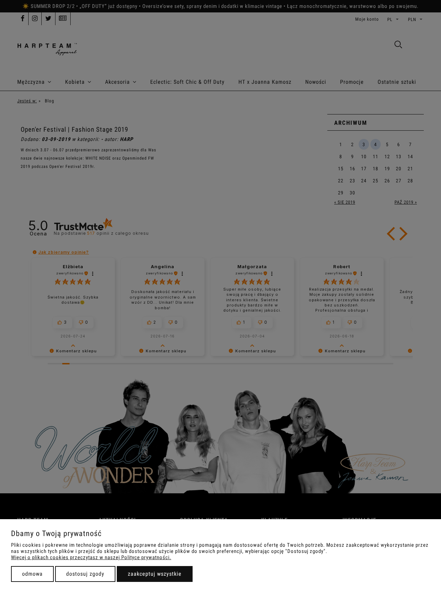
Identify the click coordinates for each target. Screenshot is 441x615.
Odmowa (32, 574)
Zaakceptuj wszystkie (155, 574)
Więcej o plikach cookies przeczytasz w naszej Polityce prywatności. (91, 557)
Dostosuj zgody (85, 574)
